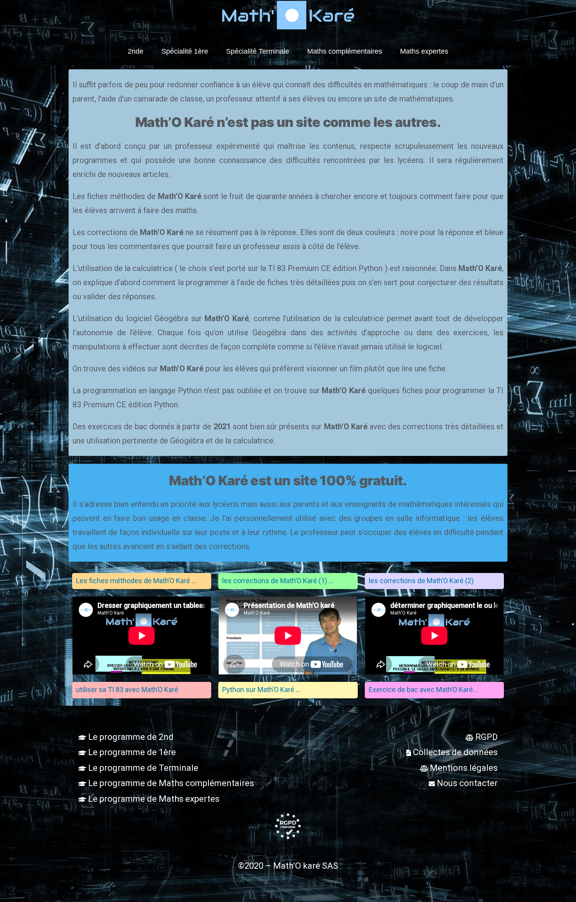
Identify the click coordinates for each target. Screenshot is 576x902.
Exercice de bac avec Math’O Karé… (423, 689)
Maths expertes (424, 51)
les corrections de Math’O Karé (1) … (277, 581)
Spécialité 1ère (184, 51)
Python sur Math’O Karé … (261, 689)
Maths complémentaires (344, 51)
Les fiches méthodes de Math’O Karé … (136, 581)
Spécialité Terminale (257, 51)
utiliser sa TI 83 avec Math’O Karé (127, 689)
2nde (135, 51)
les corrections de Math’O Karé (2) (421, 581)
